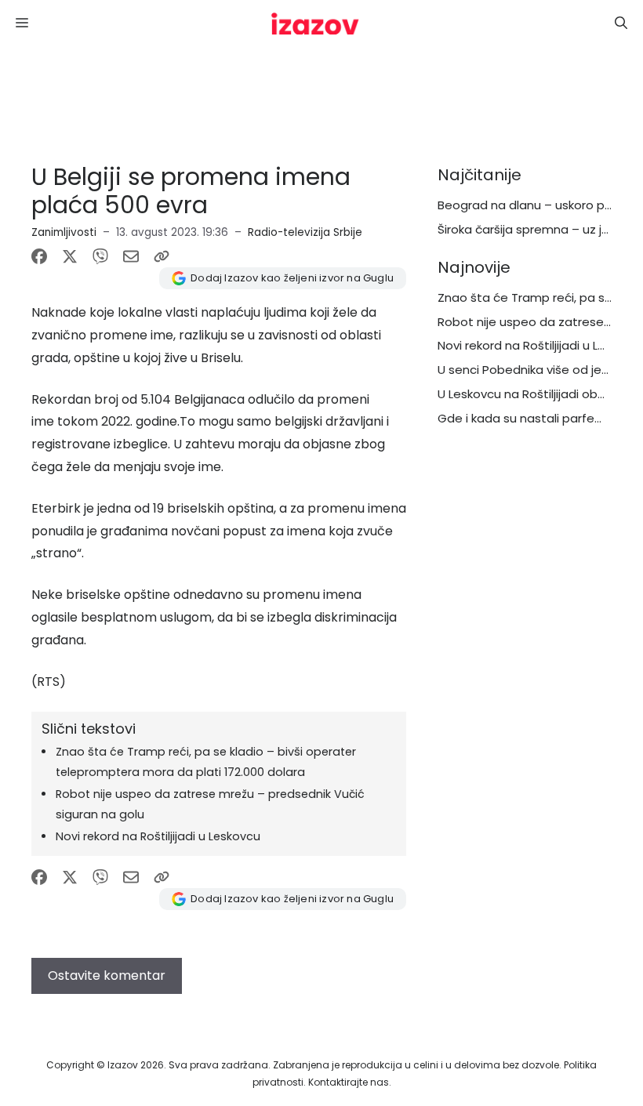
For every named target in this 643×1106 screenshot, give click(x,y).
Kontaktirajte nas (348, 1082)
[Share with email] (131, 256)
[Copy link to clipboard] (161, 256)
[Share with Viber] (100, 256)
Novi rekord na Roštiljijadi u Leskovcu (158, 836)
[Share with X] (70, 256)
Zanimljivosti (63, 232)
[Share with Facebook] (39, 256)
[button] (621, 23)
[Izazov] (315, 23)
